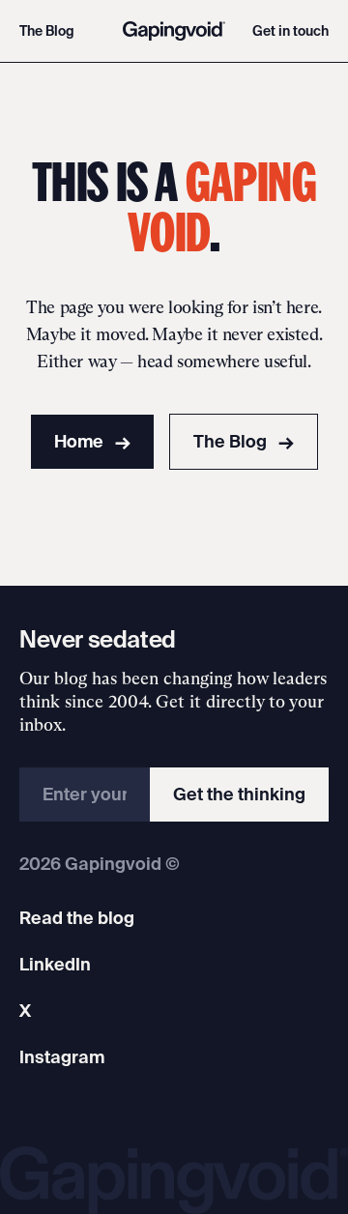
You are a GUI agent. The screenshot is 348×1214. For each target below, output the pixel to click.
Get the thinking (239, 794)
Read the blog (76, 918)
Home (92, 441)
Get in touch (290, 31)
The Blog (46, 31)
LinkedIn (55, 964)
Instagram (61, 1057)
